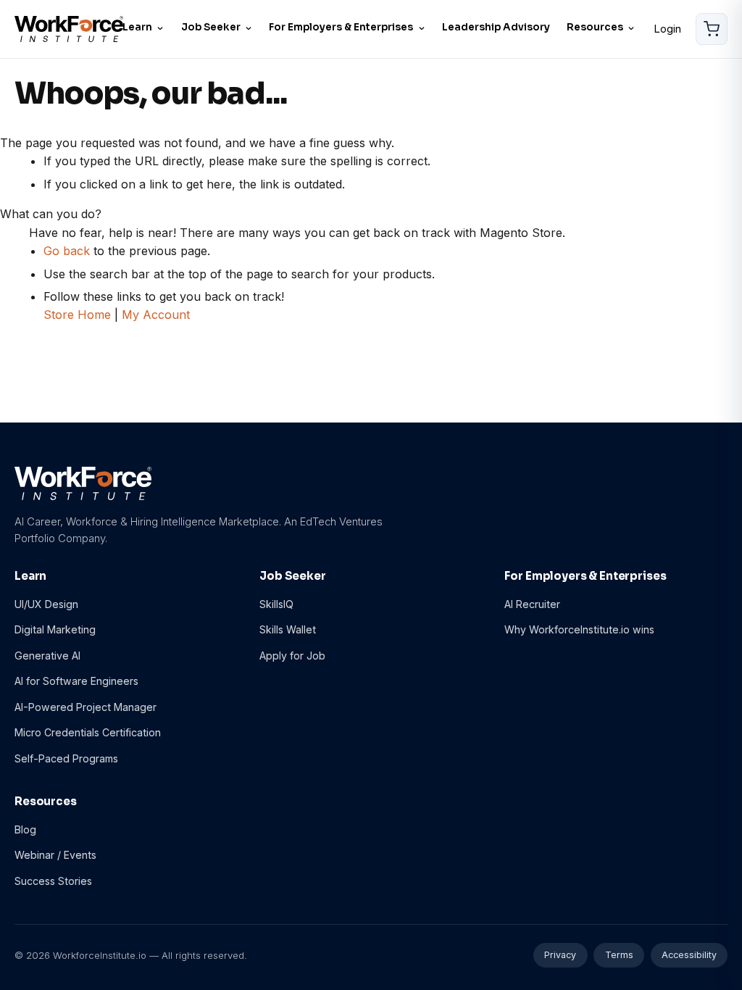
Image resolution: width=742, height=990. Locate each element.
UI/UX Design (46, 604)
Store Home (77, 314)
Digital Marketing (55, 629)
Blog (25, 829)
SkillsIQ (276, 604)
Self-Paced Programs (66, 758)
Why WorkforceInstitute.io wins (579, 629)
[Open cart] (712, 29)
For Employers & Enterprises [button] (341, 27)
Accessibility (689, 954)
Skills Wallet (287, 629)
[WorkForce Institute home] (68, 29)
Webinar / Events (55, 855)
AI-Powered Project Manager (85, 707)
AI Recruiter (532, 604)
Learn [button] (137, 27)
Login (667, 29)
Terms (619, 954)
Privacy (560, 954)
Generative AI (47, 655)
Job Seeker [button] (211, 27)
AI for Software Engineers (76, 681)
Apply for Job (292, 655)
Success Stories (53, 881)
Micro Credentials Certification (87, 732)
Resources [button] (595, 27)
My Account (156, 314)
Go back (66, 251)
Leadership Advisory (496, 27)
